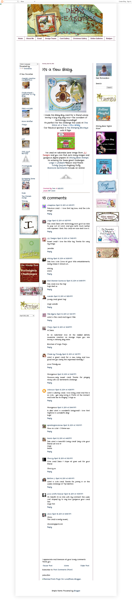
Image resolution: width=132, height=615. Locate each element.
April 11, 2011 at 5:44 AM (66, 407)
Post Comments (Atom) (62, 570)
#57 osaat (51, 191)
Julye (49, 220)
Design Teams (50, 38)
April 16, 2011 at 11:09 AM (73, 494)
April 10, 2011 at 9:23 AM (63, 296)
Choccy (50, 458)
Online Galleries (96, 38)
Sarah (49, 438)
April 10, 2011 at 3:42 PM (66, 374)
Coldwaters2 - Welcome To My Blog (28, 94)
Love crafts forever (55, 494)
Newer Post (47, 566)
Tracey (25, 201)
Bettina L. (51, 478)
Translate (28, 68)
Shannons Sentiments (57, 168)
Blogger (77, 591)
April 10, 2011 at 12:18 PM (62, 327)
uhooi (49, 514)
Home (20, 38)
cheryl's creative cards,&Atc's (28, 79)
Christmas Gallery (80, 38)
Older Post (84, 566)
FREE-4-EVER (27, 108)
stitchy (50, 258)
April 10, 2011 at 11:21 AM (66, 314)
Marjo (49, 327)
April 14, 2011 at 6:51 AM (65, 478)
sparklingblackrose (55, 425)
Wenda (50, 296)
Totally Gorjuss (59, 165)
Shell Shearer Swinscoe (56, 281)
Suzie (24, 193)
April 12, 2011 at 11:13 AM (72, 425)
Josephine (51, 205)
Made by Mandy (54, 354)
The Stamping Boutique (77, 128)
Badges (109, 38)
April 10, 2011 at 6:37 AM (61, 220)
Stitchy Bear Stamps (78, 158)
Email (39, 38)
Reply (49, 214)
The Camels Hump (26, 197)
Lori (23, 139)
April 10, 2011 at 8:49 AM (75, 281)
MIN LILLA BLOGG (26, 153)
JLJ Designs (52, 238)
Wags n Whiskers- (57, 163)
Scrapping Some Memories (28, 179)
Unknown (51, 390)
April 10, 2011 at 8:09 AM (62, 258)
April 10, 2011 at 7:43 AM (66, 238)
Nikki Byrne (51, 314)
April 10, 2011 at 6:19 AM (65, 205)
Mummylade (27, 166)
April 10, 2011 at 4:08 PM (64, 390)
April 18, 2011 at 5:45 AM (61, 514)
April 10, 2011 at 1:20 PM (71, 354)
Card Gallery (65, 38)
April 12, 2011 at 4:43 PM (62, 438)
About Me (30, 38)
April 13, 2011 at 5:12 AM (63, 458)
